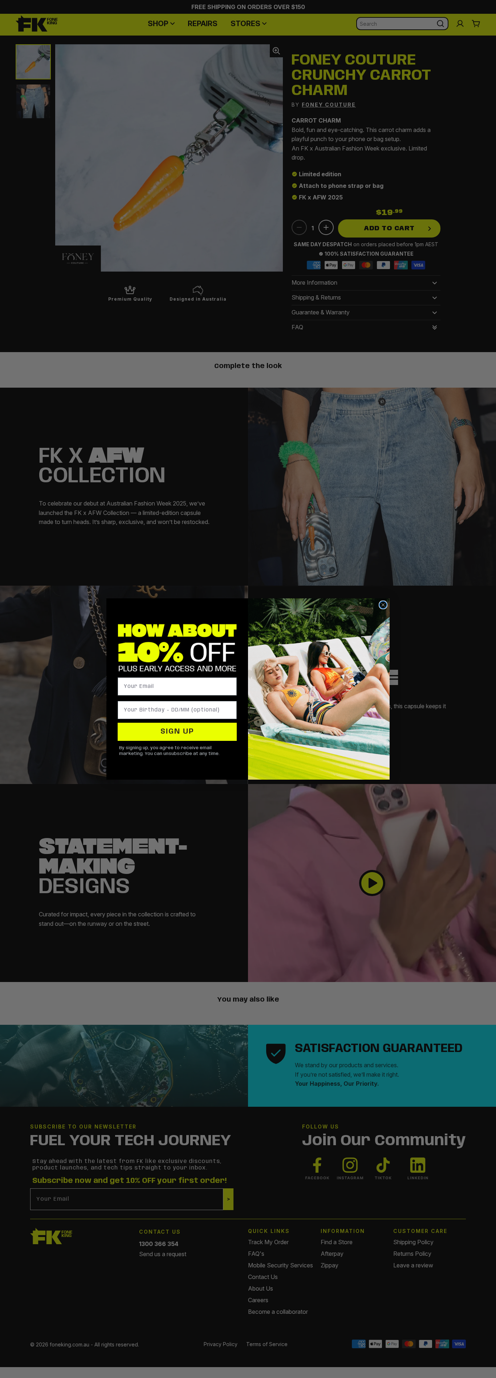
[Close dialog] (383, 604)
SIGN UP (177, 731)
